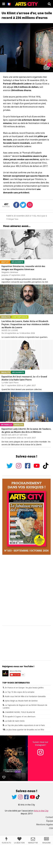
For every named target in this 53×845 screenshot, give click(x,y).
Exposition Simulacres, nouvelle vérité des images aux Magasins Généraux (23, 268)
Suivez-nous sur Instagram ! (40, 743)
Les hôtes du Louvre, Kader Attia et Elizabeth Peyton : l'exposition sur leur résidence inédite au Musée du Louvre (25, 324)
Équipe (49, 820)
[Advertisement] (26, 590)
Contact (49, 817)
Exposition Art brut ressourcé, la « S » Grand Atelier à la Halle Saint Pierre (24, 378)
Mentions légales (44, 824)
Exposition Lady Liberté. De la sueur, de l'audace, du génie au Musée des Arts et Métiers (26, 430)
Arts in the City (41, 810)
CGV (51, 828)
